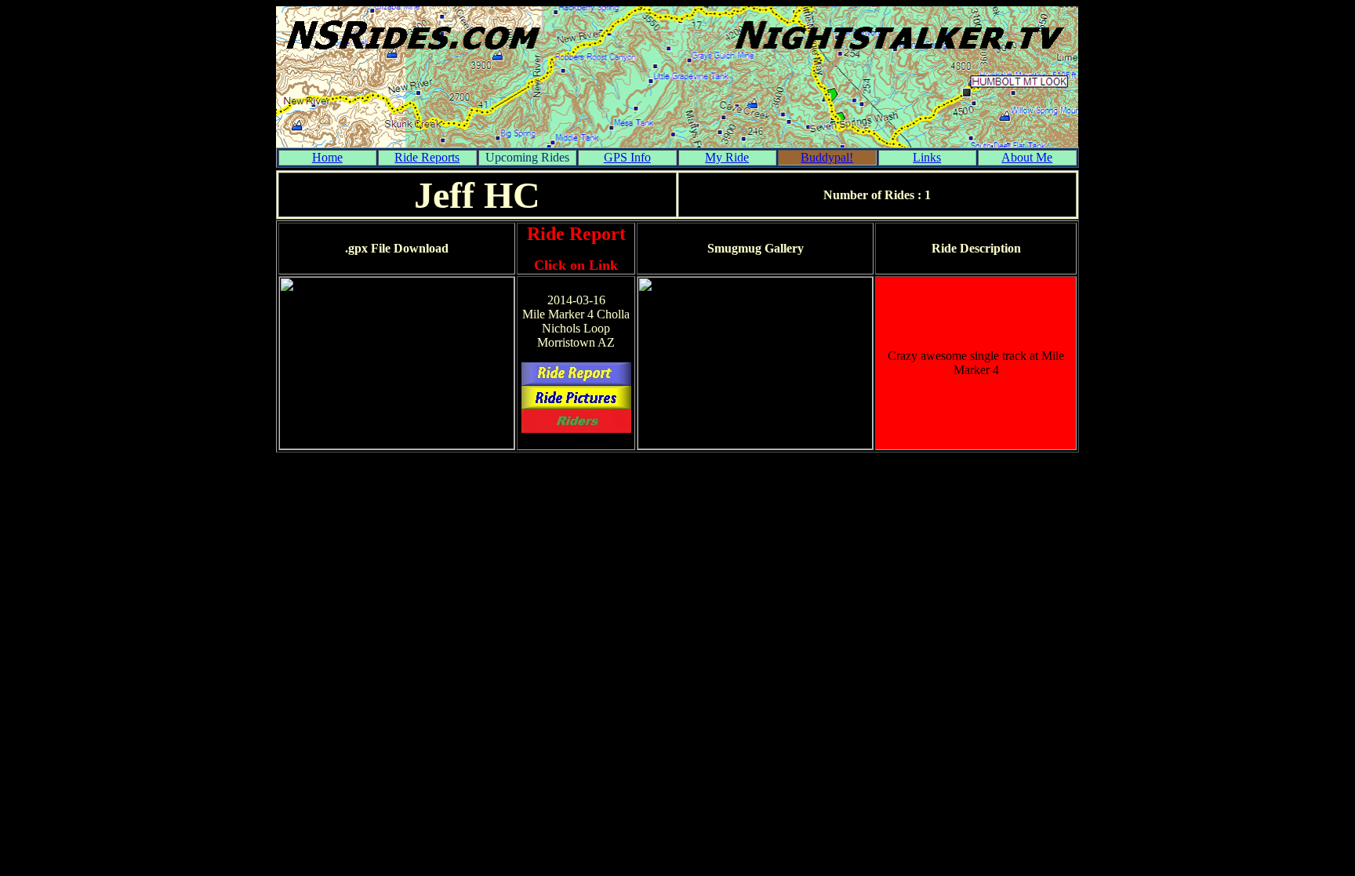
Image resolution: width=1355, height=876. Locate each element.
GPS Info (627, 157)
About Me (1026, 157)
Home (327, 157)
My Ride (727, 157)
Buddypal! (827, 157)
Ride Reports (427, 157)
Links (927, 157)
